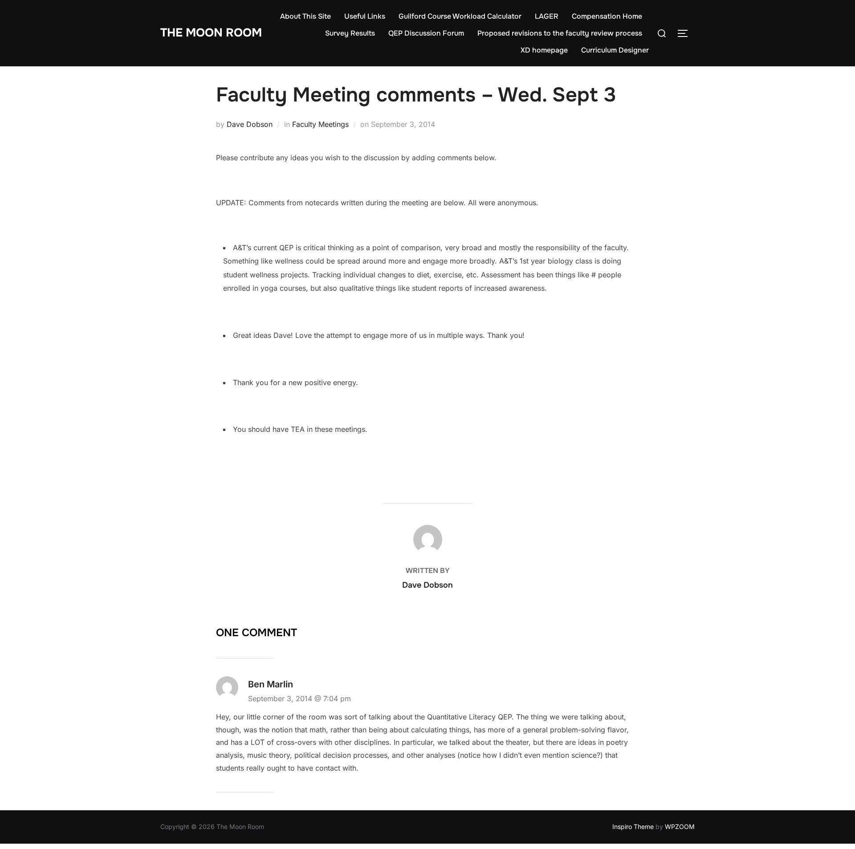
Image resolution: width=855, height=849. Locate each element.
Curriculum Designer (615, 50)
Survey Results (350, 33)
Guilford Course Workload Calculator (460, 16)
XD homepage (544, 50)
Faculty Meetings (320, 124)
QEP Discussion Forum (426, 33)
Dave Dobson (250, 124)
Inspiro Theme (633, 826)
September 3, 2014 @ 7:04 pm (299, 698)
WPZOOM (680, 826)
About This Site (305, 16)
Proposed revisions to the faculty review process (559, 33)
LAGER (546, 16)
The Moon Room (211, 32)
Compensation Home (607, 16)
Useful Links (364, 16)
